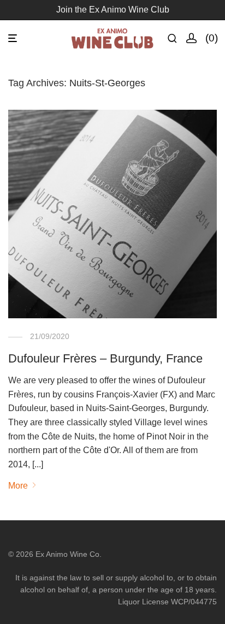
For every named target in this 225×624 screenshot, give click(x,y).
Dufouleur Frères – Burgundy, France (105, 358)
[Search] (176, 38)
